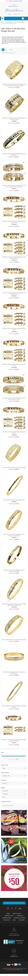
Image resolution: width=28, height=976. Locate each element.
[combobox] (23, 18)
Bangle (15, 768)
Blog (14, 920)
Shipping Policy (9, 915)
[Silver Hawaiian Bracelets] (14, 851)
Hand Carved (15, 790)
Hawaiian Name (7, 917)
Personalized (15, 793)
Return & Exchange (19, 917)
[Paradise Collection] (14, 10)
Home (2, 22)
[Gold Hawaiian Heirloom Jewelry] (14, 823)
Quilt (15, 797)
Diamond (15, 783)
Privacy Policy (17, 913)
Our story (22, 920)
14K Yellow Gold (15, 775)
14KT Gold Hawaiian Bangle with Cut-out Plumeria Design (14, 639)
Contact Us (6, 920)
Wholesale (20, 915)
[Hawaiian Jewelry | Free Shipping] (14, 878)
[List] (6, 49)
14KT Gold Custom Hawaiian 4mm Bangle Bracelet (14, 499)
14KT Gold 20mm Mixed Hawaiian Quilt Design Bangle (14, 467)
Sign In (9, 14)
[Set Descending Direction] (14, 53)
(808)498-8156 (14, 956)
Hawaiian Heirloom (8, 22)
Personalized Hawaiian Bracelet (19, 22)
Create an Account (16, 14)
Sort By (3, 52)
